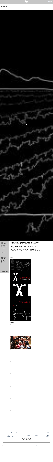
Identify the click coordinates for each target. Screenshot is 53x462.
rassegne (47, 435)
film (16, 435)
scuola (47, 436)
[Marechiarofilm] (26, 2)
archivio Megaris (38, 434)
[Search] (45, 2)
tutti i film (28, 435)
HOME (3, 431)
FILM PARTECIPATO (19, 431)
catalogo (37, 432)
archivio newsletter (10, 436)
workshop (48, 432)
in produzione (29, 432)
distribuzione (29, 434)
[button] (1, 1)
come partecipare (18, 434)
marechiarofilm (10, 432)
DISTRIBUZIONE (38, 431)
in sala (36, 435)
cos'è (16, 432)
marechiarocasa (10, 434)
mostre (47, 434)
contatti (8, 435)
